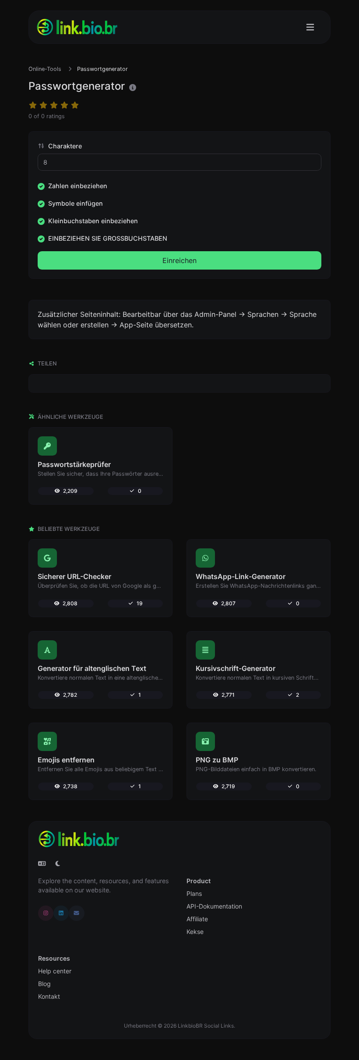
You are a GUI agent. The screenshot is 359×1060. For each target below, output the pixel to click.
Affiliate (197, 919)
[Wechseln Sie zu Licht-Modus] (57, 863)
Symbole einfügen (75, 203)
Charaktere (64, 146)
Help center (54, 971)
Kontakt (49, 996)
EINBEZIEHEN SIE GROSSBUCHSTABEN (107, 238)
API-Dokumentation (214, 906)
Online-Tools (44, 69)
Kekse (195, 931)
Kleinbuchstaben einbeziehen (93, 221)
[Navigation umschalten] (310, 27)
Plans (194, 893)
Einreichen (179, 260)
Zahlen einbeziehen (77, 186)
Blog (44, 983)
